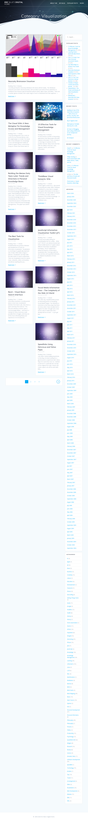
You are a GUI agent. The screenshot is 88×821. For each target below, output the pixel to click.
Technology (70, 768)
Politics (69, 730)
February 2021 (71, 213)
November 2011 (71, 308)
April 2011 (70, 331)
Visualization (70, 787)
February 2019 (71, 216)
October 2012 (71, 272)
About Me (53, 3)
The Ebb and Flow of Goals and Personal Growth (73, 176)
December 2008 (71, 413)
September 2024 (71, 203)
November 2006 (71, 492)
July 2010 (69, 361)
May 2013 (70, 249)
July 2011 (69, 321)
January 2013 (70, 262)
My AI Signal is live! (72, 120)
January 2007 (70, 486)
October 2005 (71, 522)
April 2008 (70, 440)
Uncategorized (71, 781)
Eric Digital (13, 3)
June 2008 (70, 433)
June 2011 (70, 325)
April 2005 (70, 532)
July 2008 (69, 430)
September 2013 (71, 236)
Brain (68, 568)
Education (70, 581)
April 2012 (70, 292)
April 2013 (70, 252)
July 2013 (69, 242)
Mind (68, 687)
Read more (11, 96)
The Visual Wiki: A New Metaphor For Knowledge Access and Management (19, 126)
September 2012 (71, 275)
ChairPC (69, 148)
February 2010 (71, 377)
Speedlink (69, 764)
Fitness (69, 591)
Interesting (70, 639)
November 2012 (71, 269)
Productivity (70, 733)
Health (69, 613)
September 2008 (71, 423)
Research (69, 746)
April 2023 (70, 210)
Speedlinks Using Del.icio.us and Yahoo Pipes (47, 347)
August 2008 (70, 426)
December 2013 (71, 226)
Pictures (69, 727)
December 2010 (71, 344)
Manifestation (71, 677)
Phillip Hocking (71, 157)
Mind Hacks (70, 690)
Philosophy (70, 720)
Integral (69, 636)
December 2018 (71, 219)
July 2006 (69, 505)
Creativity (69, 575)
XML (68, 801)
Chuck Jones (70, 181)
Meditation (70, 680)
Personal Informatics (73, 715)
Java (68, 646)
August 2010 (70, 357)
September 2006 (71, 499)
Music (68, 697)
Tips (68, 774)
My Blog (62, 3)
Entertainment (71, 585)
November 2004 (71, 541)
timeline (69, 771)
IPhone (69, 642)
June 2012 (70, 285)
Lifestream (70, 664)
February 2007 (71, 482)
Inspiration (70, 632)
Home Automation (72, 623)
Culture (69, 578)
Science (69, 753)
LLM (68, 670)
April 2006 (70, 515)
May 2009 (70, 397)
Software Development (73, 759)
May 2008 (70, 436)
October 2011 (71, 311)
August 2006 (70, 502)
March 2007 (70, 479)
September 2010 (71, 354)
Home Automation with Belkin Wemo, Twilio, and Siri (73, 160)
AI (67, 558)
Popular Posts (72, 3)
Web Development (72, 791)
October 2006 (71, 495)
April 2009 (70, 400)
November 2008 (71, 417)
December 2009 (71, 384)
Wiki (68, 797)
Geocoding (70, 594)
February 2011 (71, 338)
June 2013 (70, 246)
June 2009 (70, 394)
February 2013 (71, 259)
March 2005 (70, 535)
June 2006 (70, 509)
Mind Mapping (71, 693)
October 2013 (71, 233)
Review (69, 750)
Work (82, 3)
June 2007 (70, 469)
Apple (68, 562)
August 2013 (70, 239)
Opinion (69, 703)
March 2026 (70, 193)
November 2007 (71, 453)
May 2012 (70, 288)
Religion (69, 743)
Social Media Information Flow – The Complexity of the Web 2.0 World (49, 290)
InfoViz (69, 629)
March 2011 (70, 334)
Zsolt (68, 165)
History (69, 616)
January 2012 (70, 302)
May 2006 (70, 512)
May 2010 (70, 367)
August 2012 (70, 279)
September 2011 (71, 315)
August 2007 (70, 463)
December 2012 (71, 265)
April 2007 (70, 476)
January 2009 (70, 410)
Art (68, 565)
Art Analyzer (70, 138)
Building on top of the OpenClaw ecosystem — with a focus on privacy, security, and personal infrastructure (73, 113)
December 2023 (71, 206)
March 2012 (70, 295)
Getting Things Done (73, 598)
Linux (68, 667)
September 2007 (71, 459)
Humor (69, 626)
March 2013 (70, 256)
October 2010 (71, 351)
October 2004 (71, 545)
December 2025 (71, 200)
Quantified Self (71, 740)
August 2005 (70, 528)
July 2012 (69, 282)
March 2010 (70, 374)
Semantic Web (71, 756)
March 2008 (70, 443)
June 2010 (70, 364)
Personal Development (73, 710)
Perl (68, 706)
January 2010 (70, 380)
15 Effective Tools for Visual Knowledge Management (47, 127)
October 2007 (71, 456)
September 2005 (71, 525)
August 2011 (70, 318)
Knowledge (70, 652)
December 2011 (71, 305)
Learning (69, 660)
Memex (69, 683)
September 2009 (71, 390)
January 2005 (70, 538)
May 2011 (70, 328)
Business (69, 571)
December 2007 (71, 449)
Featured (69, 588)
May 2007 (70, 472)
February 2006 (71, 518)
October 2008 (71, 420)
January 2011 (70, 341)
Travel (68, 778)
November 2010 (71, 348)
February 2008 (71, 446)
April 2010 (70, 371)
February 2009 (71, 407)
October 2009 (71, 387)
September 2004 (71, 548)
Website (69, 794)
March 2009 (70, 403)
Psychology (70, 736)
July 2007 (69, 466)
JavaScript (69, 649)
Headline (69, 609)
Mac (68, 674)
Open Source (70, 700)
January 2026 (70, 196)
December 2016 (71, 223)
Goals (68, 603)
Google (69, 606)
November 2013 (71, 229)
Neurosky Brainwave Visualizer (21, 81)
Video (68, 784)
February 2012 (71, 298)
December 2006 (71, 489)
